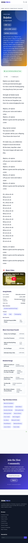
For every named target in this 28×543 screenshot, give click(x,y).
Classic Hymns (4, 519)
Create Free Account (14, 475)
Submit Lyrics (15, 76)
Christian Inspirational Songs (10, 308)
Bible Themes (4, 529)
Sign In (14, 480)
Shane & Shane (17, 413)
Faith (10, 314)
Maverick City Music (8, 403)
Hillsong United (7, 413)
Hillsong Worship (19, 410)
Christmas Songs (4, 514)
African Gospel (4, 525)
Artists (7, 8)
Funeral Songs (4, 523)
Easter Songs (4, 516)
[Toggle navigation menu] (26, 2)
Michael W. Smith (16, 420)
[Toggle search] (24, 2)
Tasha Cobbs (16, 426)
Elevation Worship (8, 410)
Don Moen (6, 420)
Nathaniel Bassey (18, 423)
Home (2, 8)
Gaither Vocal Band (8, 406)
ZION (5, 2)
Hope (5, 314)
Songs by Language (5, 527)
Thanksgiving (17, 314)
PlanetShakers (7, 423)
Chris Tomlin (7, 416)
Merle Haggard (16, 416)
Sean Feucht (13, 8)
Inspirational (3, 521)
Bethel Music (19, 406)
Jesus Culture (7, 426)
